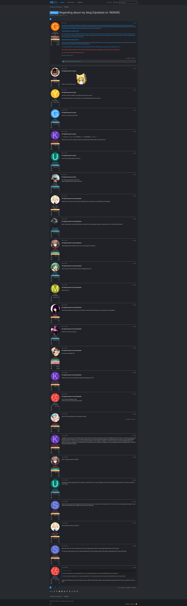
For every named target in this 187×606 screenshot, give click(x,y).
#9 (135, 219)
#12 (135, 285)
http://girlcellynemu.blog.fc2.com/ (70, 31)
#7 (135, 174)
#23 (135, 523)
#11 (135, 263)
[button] (65, 2)
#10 (135, 240)
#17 (135, 394)
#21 (135, 480)
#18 (135, 414)
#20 (135, 457)
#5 (135, 131)
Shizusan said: (66, 570)
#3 (135, 90)
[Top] (134, 604)
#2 (135, 68)
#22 (135, 501)
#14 (135, 326)
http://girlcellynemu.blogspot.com (70, 39)
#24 (135, 546)
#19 (135, 435)
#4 (135, 110)
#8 (135, 196)
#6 (135, 153)
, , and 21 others (72, 61)
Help (132, 604)
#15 (135, 348)
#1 (135, 23)
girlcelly (66, 15)
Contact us (127, 604)
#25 (135, 567)
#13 (135, 305)
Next (55, 19)
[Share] (134, 23)
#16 (135, 372)
